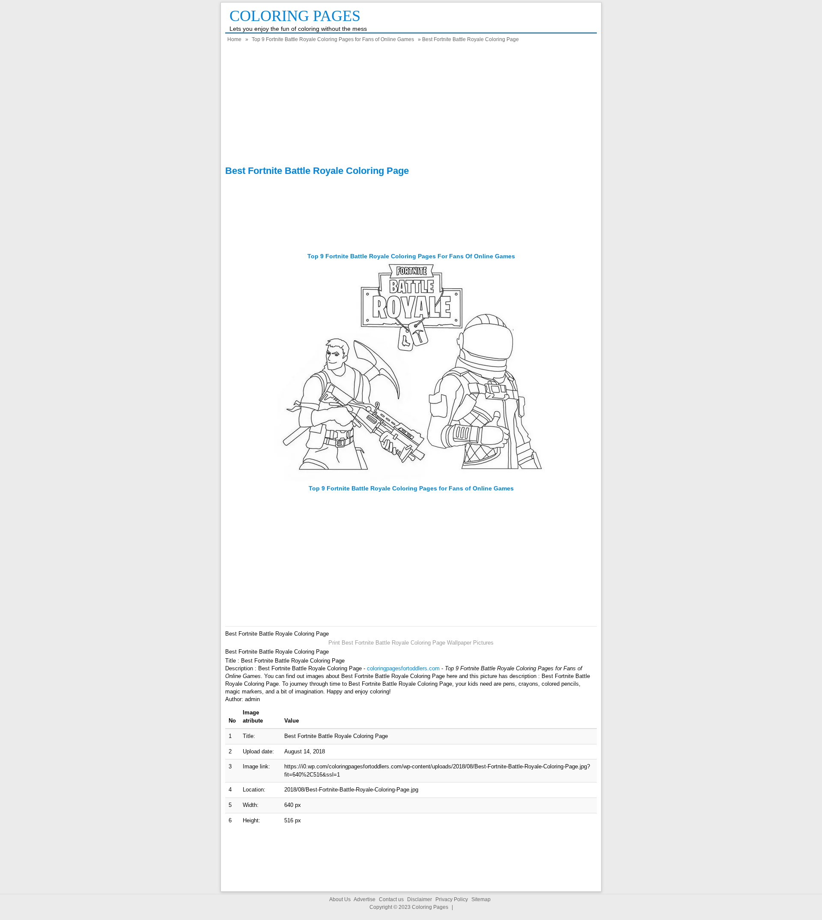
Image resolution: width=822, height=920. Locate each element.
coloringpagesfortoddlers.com (403, 668)
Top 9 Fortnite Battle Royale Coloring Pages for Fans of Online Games (333, 39)
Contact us (391, 899)
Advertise (364, 899)
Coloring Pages (294, 15)
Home (234, 39)
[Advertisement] (411, 105)
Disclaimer (419, 899)
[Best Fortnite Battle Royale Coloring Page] (411, 480)
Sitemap (481, 899)
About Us (340, 899)
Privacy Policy (451, 899)
